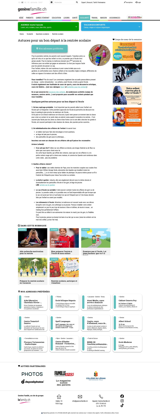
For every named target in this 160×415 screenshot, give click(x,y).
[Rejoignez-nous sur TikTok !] (122, 405)
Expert (83, 2)
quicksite (51, 413)
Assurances (114, 18)
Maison (103, 18)
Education (56, 18)
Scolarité (84, 18)
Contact (90, 413)
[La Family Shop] (134, 17)
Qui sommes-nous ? (82, 413)
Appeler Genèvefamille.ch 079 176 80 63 (101, 402)
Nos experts (96, 413)
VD (19, 2)
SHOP (40, 2)
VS (28, 2)
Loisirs (67, 18)
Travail (94, 18)
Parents (29, 18)
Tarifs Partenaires (99, 2)
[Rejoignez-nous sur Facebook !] (122, 396)
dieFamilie (33, 2)
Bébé (21, 18)
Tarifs (101, 413)
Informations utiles (109, 413)
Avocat (89, 2)
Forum (117, 413)
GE (22, 2)
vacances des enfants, (57, 92)
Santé (74, 18)
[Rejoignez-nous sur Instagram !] (122, 401)
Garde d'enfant (42, 18)
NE (25, 2)
